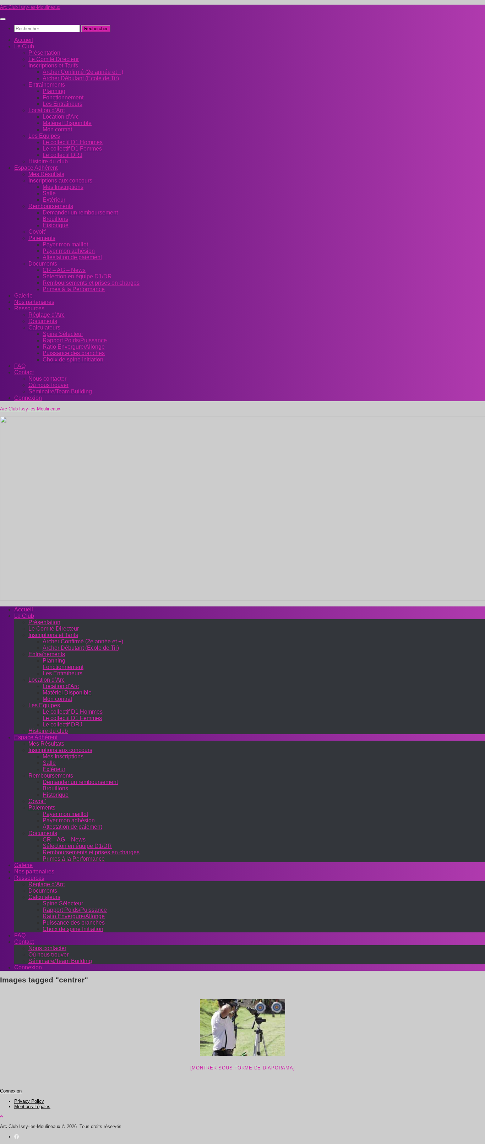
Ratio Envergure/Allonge (74, 347)
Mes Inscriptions (63, 187)
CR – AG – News (64, 270)
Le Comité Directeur (53, 59)
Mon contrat (57, 129)
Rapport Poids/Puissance (75, 340)
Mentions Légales (32, 1106)
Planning (54, 91)
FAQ (20, 366)
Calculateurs (44, 328)
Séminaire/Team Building (60, 391)
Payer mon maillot (65, 244)
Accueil (23, 40)
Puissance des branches (74, 353)
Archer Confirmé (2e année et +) (83, 72)
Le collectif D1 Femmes (72, 149)
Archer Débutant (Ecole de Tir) (81, 78)
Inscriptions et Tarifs (53, 65)
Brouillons (55, 219)
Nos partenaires (34, 302)
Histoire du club (48, 161)
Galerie (23, 296)
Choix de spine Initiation (73, 359)
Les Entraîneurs (62, 104)
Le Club (24, 46)
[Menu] (3, 19)
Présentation (44, 53)
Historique (56, 225)
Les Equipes (44, 136)
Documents (42, 264)
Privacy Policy (29, 1101)
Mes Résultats (46, 174)
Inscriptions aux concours (60, 181)
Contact (24, 372)
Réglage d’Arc (46, 315)
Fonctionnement (63, 97)
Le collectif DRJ (62, 155)
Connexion (28, 398)
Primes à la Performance (74, 289)
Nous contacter (47, 379)
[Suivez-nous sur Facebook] (16, 1136)
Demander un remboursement (80, 212)
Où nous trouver (48, 385)
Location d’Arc (46, 110)
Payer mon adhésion (69, 251)
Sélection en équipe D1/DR (77, 276)
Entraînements (46, 85)
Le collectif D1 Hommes (73, 142)
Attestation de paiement (72, 257)
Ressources (29, 308)
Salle (49, 193)
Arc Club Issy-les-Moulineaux (30, 7)
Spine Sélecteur (63, 334)
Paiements (41, 238)
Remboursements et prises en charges (91, 283)
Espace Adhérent (36, 168)
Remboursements (50, 206)
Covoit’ (37, 232)
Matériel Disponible (67, 123)
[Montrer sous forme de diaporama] (242, 1068)
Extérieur (54, 200)
